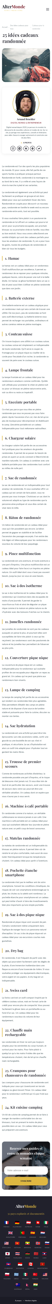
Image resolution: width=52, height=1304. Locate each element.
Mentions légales (31, 1300)
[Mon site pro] (32, 148)
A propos (27, 143)
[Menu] (47, 9)
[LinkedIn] (19, 148)
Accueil (4, 27)
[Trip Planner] (26, 148)
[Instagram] (12, 148)
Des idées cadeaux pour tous (19, 27)
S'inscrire (26, 1181)
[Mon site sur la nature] (39, 148)
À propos (18, 1300)
